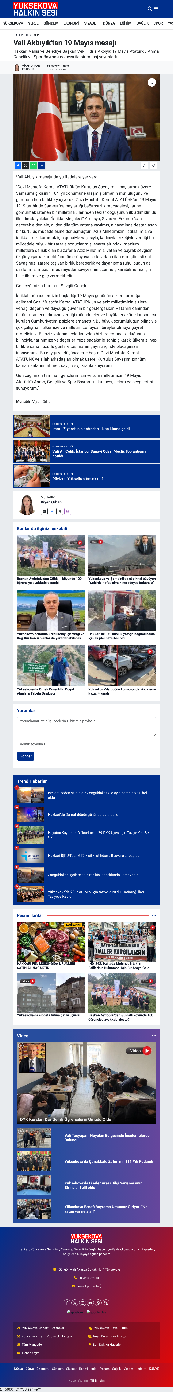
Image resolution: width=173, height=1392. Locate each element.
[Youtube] (90, 1302)
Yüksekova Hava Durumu (111, 1328)
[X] (74, 1302)
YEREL (33, 23)
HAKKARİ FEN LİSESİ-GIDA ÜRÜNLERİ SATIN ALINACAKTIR (46, 966)
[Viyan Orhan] (27, 505)
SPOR (158, 23)
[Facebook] (52, 511)
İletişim (141, 1369)
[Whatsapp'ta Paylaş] (33, 165)
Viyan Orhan (51, 502)
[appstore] (75, 1312)
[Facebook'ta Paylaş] (18, 165)
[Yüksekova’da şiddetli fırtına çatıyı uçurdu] (51, 993)
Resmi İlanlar (88, 1369)
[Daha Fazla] (41, 165)
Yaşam (105, 1369)
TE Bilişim (97, 1380)
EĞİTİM (125, 23)
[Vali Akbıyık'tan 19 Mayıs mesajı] (86, 117)
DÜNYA (109, 23)
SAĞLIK (143, 23)
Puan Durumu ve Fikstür (110, 1336)
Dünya (18, 1369)
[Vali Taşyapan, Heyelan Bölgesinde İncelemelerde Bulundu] (34, 1137)
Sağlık (116, 1369)
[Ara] (150, 9)
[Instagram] (67, 511)
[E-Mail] (44, 511)
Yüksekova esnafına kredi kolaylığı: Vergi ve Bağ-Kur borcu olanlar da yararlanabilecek (50, 636)
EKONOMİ (71, 23)
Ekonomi (43, 1369)
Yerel (37, 35)
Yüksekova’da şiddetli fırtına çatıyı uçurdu (48, 1015)
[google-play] (96, 1312)
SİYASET (91, 23)
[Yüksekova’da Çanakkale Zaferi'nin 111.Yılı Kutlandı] (34, 1161)
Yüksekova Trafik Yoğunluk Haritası (47, 1336)
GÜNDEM (50, 23)
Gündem (58, 1369)
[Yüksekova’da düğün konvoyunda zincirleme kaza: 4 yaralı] (122, 665)
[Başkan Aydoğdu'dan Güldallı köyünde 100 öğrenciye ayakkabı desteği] (51, 555)
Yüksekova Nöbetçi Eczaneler (43, 1328)
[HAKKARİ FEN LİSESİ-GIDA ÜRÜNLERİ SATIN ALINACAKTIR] (51, 941)
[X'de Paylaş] (25, 165)
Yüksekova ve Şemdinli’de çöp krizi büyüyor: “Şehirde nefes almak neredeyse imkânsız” (122, 581)
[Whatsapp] (98, 1302)
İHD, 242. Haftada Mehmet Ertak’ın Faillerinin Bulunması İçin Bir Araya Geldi (119, 966)
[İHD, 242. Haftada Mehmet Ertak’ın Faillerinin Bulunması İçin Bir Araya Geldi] (122, 941)
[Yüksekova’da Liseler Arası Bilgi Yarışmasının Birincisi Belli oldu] (34, 1185)
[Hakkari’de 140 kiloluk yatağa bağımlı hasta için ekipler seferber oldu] (122, 610)
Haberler (20, 35)
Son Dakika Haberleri (108, 1345)
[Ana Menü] (156, 9)
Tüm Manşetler (32, 1345)
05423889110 (89, 1278)
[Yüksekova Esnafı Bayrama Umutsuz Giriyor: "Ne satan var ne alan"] (34, 1209)
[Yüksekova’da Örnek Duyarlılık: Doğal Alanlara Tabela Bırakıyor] (51, 665)
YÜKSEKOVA (13, 23)
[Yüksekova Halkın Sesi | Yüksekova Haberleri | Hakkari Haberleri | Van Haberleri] (35, 9)
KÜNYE (154, 1369)
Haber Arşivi (30, 1353)
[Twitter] (59, 511)
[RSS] (106, 1302)
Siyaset (71, 1369)
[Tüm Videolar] (154, 1036)
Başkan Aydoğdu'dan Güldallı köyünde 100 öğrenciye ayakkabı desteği (49, 581)
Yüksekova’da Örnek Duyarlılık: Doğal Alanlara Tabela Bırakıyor (45, 691)
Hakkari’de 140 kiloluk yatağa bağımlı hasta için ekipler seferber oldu (121, 636)
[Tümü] (154, 915)
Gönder (26, 756)
